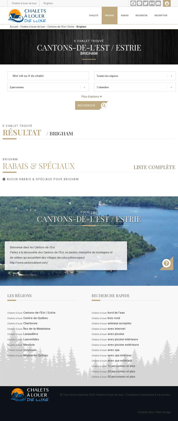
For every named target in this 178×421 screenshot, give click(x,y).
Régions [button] (109, 15)
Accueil (14, 26)
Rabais (125, 15)
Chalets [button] (93, 15)
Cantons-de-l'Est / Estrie (60, 26)
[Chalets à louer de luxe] (27, 11)
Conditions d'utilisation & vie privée (147, 394)
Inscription (161, 15)
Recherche (142, 15)
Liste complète (154, 167)
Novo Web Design (160, 412)
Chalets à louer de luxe (32, 26)
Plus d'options (90, 96)
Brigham (81, 26)
